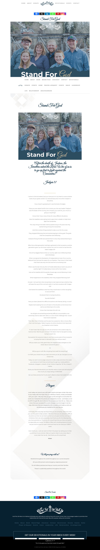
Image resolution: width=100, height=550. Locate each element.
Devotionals (60, 3)
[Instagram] (63, 14)
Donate (36, 3)
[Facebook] (36, 14)
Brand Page (46, 79)
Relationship (34, 90)
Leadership (76, 85)
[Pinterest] (58, 14)
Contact (76, 3)
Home (23, 3)
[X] (41, 14)
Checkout (56, 79)
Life (26, 90)
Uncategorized (46, 90)
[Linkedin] (47, 14)
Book (38, 79)
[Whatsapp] (52, 14)
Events (69, 3)
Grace (68, 85)
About (29, 3)
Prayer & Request (50, 85)
